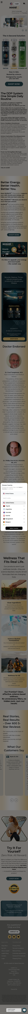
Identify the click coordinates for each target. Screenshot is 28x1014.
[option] (14, 502)
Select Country (14, 528)
